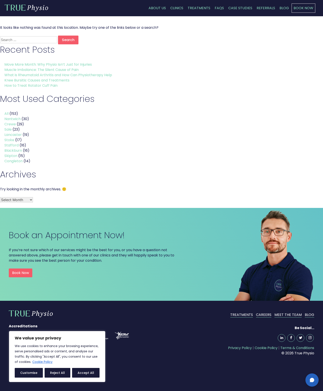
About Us (157, 8)
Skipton (10, 155)
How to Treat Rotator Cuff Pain (31, 85)
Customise (28, 373)
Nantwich (12, 118)
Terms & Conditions (297, 347)
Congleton (13, 161)
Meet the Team (288, 314)
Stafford (11, 145)
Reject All (57, 373)
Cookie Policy (42, 362)
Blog (284, 8)
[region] (57, 356)
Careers (263, 314)
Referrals (266, 8)
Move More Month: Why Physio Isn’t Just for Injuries (48, 64)
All (6, 113)
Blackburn (13, 150)
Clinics (176, 8)
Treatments (199, 8)
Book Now (303, 8)
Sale (8, 129)
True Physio (26, 8)
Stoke (9, 139)
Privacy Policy (240, 347)
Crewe (10, 124)
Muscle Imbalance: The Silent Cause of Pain (42, 69)
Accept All (86, 373)
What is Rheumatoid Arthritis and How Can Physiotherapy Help (58, 74)
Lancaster (13, 134)
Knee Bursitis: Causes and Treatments (37, 80)
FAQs (219, 8)
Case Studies (240, 8)
